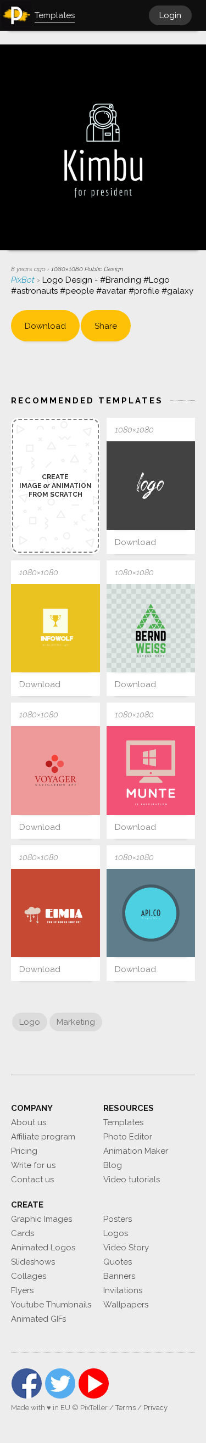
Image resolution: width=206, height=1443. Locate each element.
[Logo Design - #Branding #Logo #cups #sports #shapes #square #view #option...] (55, 628)
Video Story (126, 1248)
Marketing (76, 1022)
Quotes (117, 1262)
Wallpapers (125, 1305)
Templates (123, 1122)
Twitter (60, 1383)
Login (170, 15)
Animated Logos (43, 1248)
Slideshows (33, 1262)
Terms (125, 1407)
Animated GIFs (38, 1319)
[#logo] (151, 485)
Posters (117, 1219)
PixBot (24, 280)
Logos (115, 1233)
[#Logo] (151, 628)
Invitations (122, 1290)
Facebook (27, 1383)
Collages (28, 1276)
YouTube (94, 1383)
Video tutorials (131, 1179)
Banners (119, 1276)
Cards (22, 1233)
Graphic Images (41, 1219)
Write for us (33, 1165)
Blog (112, 1165)
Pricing (24, 1151)
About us (28, 1122)
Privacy (155, 1407)
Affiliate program (43, 1137)
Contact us (32, 1179)
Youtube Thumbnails (51, 1305)
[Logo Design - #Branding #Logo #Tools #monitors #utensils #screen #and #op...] (151, 770)
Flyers (22, 1290)
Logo (29, 1022)
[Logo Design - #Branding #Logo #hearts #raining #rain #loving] (55, 913)
